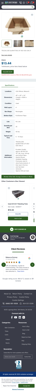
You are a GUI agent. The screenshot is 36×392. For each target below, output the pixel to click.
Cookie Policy (24, 297)
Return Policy (17, 294)
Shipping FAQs (26, 344)
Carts (6, 334)
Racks (8, 343)
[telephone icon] (20, 3)
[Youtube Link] (15, 317)
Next (32, 265)
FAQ (23, 340)
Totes (6, 331)
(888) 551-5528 (12, 303)
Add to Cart (18, 218)
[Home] (11, 2)
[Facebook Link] (12, 317)
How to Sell (25, 330)
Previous (3, 265)
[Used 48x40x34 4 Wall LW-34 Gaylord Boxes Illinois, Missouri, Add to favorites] (32, 14)
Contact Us (28, 294)
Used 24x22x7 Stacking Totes (18, 204)
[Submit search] (32, 7)
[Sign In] (24, 2)
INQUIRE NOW (7, 72)
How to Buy (25, 326)
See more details (6, 55)
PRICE (3, 60)
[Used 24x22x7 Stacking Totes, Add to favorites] (9, 188)
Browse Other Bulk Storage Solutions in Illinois (18, 176)
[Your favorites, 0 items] (27, 2)
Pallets (8, 339)
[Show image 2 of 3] (18, 43)
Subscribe (27, 356)
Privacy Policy (12, 297)
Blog (23, 333)
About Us (7, 294)
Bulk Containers (10, 327)
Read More (20, 271)
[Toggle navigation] (3, 2)
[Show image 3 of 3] (29, 43)
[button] (18, 25)
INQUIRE (18, 214)
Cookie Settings (18, 300)
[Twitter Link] (23, 317)
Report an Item (26, 337)
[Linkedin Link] (20, 317)
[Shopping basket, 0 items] (32, 2)
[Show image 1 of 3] (7, 43)
